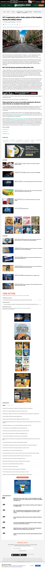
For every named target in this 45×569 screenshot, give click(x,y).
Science (19, 12)
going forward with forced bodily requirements (19, 118)
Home (4, 11)
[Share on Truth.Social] (15, 24)
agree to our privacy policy (17, 566)
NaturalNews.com (6, 133)
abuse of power (7, 26)
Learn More (32, 565)
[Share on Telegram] (10, 24)
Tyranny (21, 27)
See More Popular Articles (22, 477)
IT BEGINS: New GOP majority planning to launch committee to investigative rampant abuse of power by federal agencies (28, 249)
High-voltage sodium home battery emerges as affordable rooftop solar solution (16, 461)
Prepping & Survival (37, 11)
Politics (8, 11)
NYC (5, 27)
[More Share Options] (20, 24)
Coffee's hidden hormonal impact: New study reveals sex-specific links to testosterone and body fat (20, 445)
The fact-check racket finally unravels (21, 208)
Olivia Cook (20, 162)
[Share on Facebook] (6, 24)
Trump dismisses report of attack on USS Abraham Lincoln (12, 450)
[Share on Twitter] (8, 24)
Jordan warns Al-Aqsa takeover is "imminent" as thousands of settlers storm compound (17, 408)
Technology (24, 12)
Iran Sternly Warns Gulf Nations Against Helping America (12, 416)
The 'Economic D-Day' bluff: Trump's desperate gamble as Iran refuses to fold (16, 447)
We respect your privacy (22, 550)
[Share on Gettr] (17, 24)
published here (20, 561)
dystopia (28, 26)
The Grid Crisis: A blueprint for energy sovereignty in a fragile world (14, 469)
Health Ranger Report (7, 495)
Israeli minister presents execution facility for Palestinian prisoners (14, 458)
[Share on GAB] (13, 24)
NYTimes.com (5, 131)
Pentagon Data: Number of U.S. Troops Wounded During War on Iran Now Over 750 (17, 425)
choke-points (24, 26)
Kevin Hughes (20, 189)
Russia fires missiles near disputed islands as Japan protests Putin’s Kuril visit (16, 430)
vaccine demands (26, 125)
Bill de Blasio (12, 26)
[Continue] (32, 548)
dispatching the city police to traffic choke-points (31, 57)
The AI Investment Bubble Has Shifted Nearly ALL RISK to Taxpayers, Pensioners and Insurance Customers (28, 523)
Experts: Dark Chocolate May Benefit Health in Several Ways (13, 463)
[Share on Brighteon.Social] (4, 24)
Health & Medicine (20, 11)
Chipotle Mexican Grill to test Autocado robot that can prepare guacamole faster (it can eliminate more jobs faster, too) (28, 191)
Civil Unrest (7, 15)
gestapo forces (32, 26)
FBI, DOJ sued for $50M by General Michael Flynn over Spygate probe (27, 275)
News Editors (20, 198)
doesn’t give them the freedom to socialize (16, 113)
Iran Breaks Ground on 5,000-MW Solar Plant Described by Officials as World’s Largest (17, 474)
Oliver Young (20, 180)
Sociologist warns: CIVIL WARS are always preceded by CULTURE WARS (27, 172)
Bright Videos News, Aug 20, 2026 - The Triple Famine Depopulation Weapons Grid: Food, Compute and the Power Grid (27, 529)
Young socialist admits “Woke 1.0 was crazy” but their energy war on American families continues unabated (21, 453)
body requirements (18, 26)
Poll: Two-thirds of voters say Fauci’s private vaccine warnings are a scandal (15, 471)
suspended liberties (15, 27)
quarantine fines (9, 27)
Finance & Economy (28, 11)
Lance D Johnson (11, 22)
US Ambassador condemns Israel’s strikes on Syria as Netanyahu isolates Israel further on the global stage (21, 413)
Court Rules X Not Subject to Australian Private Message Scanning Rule (15, 442)
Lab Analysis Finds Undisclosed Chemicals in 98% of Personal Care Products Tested (17, 455)
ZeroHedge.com (6, 129)
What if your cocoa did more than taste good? (10, 466)
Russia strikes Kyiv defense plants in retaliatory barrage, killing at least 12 (15, 433)
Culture (13, 11)
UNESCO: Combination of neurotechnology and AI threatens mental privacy (28, 181)
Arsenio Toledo (21, 171)
